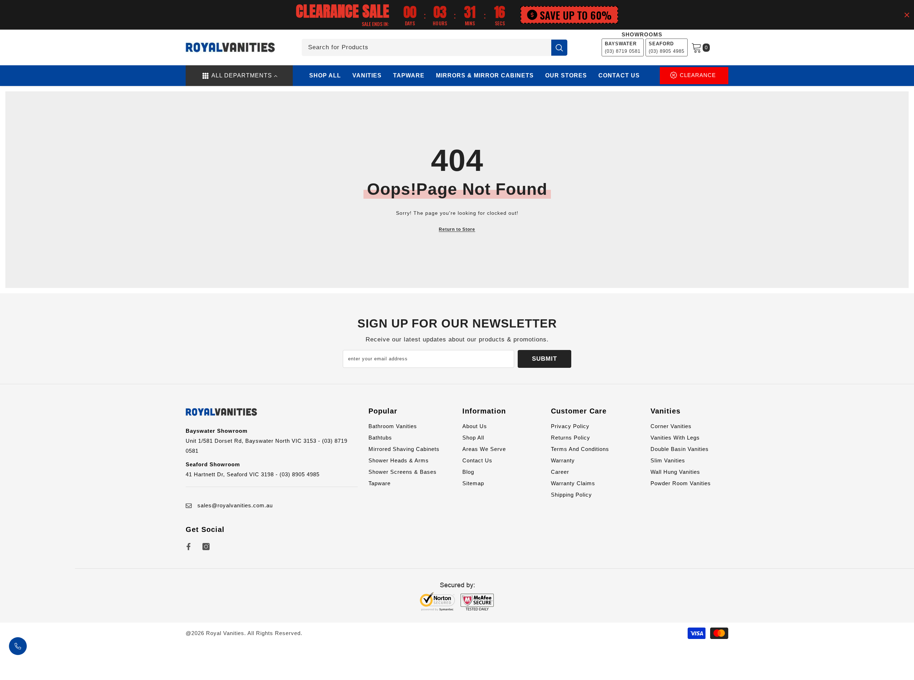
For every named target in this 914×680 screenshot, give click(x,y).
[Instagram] (206, 546)
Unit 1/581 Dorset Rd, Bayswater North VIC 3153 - (254, 441)
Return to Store (457, 229)
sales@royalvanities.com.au (235, 505)
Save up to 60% (576, 14)
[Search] (434, 47)
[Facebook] (188, 546)
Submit (544, 358)
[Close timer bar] (907, 15)
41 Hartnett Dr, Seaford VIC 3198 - (233, 474)
